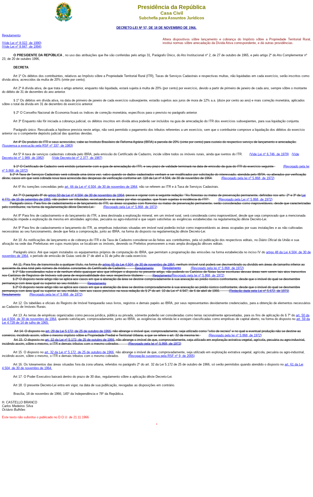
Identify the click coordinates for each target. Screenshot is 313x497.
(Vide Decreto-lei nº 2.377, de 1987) (77, 158)
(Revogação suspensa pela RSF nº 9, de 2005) (161, 356)
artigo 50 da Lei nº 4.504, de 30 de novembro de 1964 (86, 195)
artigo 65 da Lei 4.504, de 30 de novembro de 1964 (138, 264)
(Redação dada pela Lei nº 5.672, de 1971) (259, 291)
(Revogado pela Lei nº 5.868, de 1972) (245, 199)
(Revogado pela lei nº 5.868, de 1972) (247, 178)
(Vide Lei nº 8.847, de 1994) (21, 46)
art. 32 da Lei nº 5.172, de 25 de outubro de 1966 (79, 340)
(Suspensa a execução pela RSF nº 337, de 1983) (37, 145)
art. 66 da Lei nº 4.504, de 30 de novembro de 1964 (101, 186)
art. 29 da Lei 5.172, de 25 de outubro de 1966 (78, 331)
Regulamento (162, 275)
